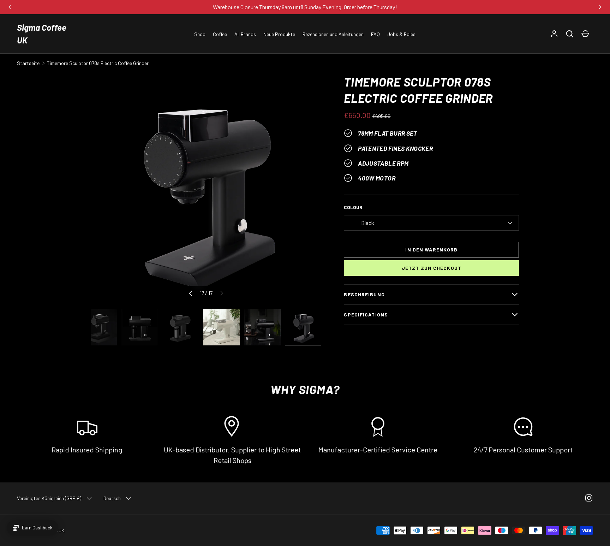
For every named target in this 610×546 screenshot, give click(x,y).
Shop (199, 34)
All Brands (245, 34)
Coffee (220, 34)
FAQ (375, 34)
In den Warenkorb (431, 250)
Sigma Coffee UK (41, 33)
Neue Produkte (279, 34)
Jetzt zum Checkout (431, 268)
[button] (570, 34)
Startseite (28, 63)
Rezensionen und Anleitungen (333, 34)
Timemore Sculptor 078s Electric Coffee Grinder (98, 63)
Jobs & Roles (401, 34)
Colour (353, 207)
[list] (206, 189)
